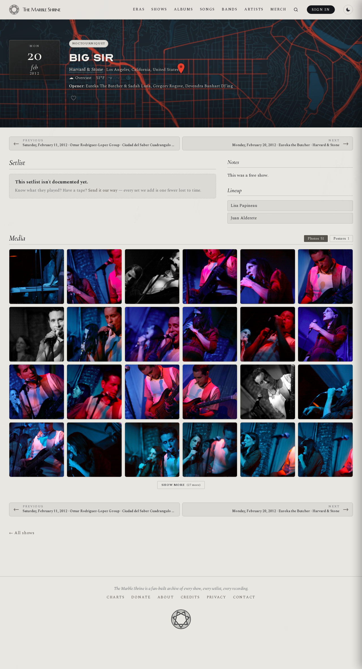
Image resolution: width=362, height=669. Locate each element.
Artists (254, 9)
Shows (159, 9)
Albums (183, 9)
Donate (140, 597)
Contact (244, 597)
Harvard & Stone (86, 69)
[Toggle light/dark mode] (348, 9)
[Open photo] (36, 276)
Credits (190, 597)
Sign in (321, 10)
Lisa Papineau (244, 205)
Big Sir (91, 57)
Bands (230, 9)
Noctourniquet (88, 43)
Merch (278, 9)
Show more (181, 485)
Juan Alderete (244, 218)
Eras (139, 9)
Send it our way (102, 190)
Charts (115, 597)
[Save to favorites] (73, 98)
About (166, 597)
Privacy (216, 597)
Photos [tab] (316, 239)
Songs (207, 9)
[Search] (295, 10)
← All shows (21, 533)
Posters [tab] (341, 239)
